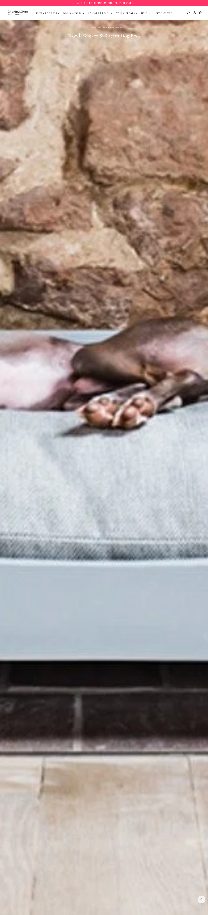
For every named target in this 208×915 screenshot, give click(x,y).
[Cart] (201, 12)
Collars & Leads (99, 13)
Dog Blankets (72, 13)
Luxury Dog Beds (46, 13)
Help (144, 13)
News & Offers (163, 13)
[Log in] (194, 12)
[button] (188, 12)
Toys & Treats (125, 13)
